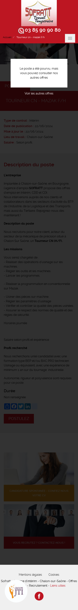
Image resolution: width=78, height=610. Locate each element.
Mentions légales (30, 574)
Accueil (7, 37)
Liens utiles (58, 585)
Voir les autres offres (39, 93)
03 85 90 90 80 (43, 30)
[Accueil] (39, 13)
